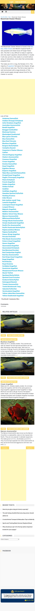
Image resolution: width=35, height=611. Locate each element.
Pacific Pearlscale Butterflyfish (13, 227)
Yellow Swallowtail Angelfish (13, 296)
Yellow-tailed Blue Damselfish (13, 293)
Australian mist (6, 448)
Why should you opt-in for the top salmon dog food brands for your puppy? (17, 528)
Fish (3, 335)
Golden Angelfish (8, 184)
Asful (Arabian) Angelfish (11, 123)
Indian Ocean (8, 48)
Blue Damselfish (8, 139)
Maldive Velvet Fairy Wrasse (12, 214)
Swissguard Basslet (9, 282)
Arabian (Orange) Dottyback (12, 121)
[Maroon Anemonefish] (17, 412)
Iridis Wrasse (7, 198)
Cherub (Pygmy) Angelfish (12, 155)
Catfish (5, 152)
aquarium (11, 66)
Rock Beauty (7, 261)
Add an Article (20, 2)
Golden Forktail (7, 186)
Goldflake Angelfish (9, 191)
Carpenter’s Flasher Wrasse (12, 150)
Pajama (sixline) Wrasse (11, 230)
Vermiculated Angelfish (11, 291)
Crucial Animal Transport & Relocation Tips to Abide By (18, 519)
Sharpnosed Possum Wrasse (12, 271)
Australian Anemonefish (11, 125)
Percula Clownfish (9, 236)
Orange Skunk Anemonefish (12, 221)
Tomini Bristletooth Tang (11, 286)
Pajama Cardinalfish (9, 232)
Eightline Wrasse (8, 168)
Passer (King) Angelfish (11, 234)
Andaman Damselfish (10, 118)
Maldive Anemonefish (10, 211)
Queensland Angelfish (10, 246)
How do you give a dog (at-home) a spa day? (15, 509)
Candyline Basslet (9, 148)
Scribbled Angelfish (9, 266)
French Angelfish (8, 182)
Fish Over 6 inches (15, 335)
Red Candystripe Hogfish (11, 252)
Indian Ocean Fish (9, 339)
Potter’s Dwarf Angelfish (11, 241)
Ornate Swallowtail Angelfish (13, 223)
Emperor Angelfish (9, 171)
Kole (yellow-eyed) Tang (11, 200)
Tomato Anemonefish (10, 284)
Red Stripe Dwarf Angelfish (12, 257)
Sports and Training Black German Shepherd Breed (17, 523)
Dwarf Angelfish (8, 166)
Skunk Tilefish (7, 273)
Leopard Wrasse (8, 207)
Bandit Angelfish (8, 127)
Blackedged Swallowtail (11, 134)
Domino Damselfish (9, 164)
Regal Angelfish (8, 259)
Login (11, 2)
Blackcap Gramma (8, 132)
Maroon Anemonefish (10, 216)
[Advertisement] (17, 96)
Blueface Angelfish (9, 143)
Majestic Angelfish (9, 209)
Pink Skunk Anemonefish (11, 239)
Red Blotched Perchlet (10, 250)
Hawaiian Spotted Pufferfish (12, 193)
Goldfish (5, 189)
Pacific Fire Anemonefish (11, 225)
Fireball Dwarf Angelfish (11, 175)
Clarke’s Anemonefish (10, 157)
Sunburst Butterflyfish (10, 280)
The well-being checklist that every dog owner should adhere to (18, 514)
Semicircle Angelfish (10, 268)
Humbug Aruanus (8, 196)
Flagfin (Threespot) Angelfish (13, 177)
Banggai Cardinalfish (10, 130)
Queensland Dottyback (10, 248)
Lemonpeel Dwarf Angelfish (12, 205)
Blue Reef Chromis (9, 141)
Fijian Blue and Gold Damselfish (13, 173)
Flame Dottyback (8, 180)
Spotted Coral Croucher (11, 277)
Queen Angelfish (8, 243)
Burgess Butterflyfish (10, 146)
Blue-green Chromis (9, 136)
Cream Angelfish (8, 161)
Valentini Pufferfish (9, 289)
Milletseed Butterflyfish (11, 218)
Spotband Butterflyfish (10, 275)
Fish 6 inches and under (18, 378)
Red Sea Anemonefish (10, 255)
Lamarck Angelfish (9, 202)
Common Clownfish (9, 159)
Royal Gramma (7, 264)
